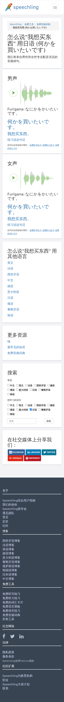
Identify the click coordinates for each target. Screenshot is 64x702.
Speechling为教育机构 (17, 675)
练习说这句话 (16, 139)
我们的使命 (9, 504)
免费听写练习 (11, 594)
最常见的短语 (16, 347)
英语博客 (8, 549)
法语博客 (8, 545)
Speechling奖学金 (14, 508)
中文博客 (8, 578)
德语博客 (8, 553)
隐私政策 (8, 652)
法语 (10, 268)
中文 (10, 280)
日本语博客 (9, 574)
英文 (10, 262)
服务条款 (8, 656)
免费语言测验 (11, 606)
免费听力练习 (11, 598)
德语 (10, 286)
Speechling (15, 24)
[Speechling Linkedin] (23, 637)
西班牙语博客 (11, 540)
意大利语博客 (11, 557)
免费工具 (29, 24)
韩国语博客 (9, 570)
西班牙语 (13, 274)
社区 (5, 525)
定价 (5, 521)
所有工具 (8, 619)
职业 (5, 680)
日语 (10, 297)
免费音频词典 (43, 24)
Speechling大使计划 (16, 684)
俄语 (10, 303)
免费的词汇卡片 (12, 602)
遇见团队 (8, 513)
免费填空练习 (11, 610)
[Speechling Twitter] (14, 637)
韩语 (10, 315)
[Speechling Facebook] (5, 637)
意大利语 (13, 292)
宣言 (5, 517)
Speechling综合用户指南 (18, 500)
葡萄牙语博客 (11, 562)
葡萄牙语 (13, 309)
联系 (5, 688)
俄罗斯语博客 (11, 566)
